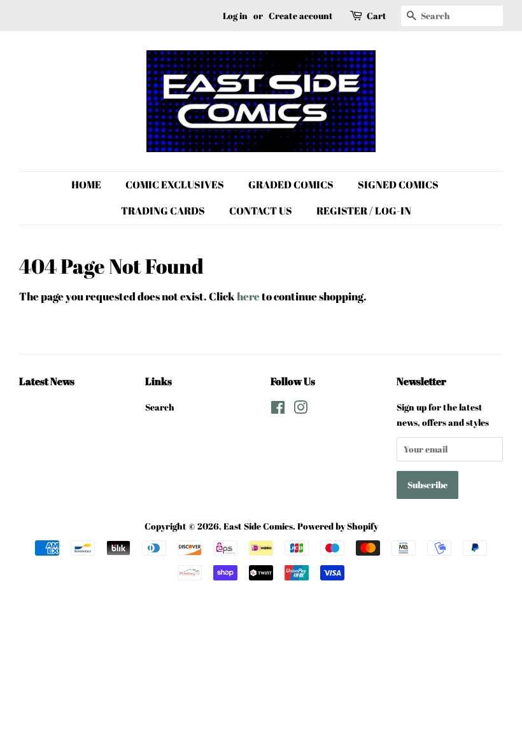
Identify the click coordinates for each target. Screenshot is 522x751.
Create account (301, 16)
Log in (235, 16)
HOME (86, 185)
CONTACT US (260, 211)
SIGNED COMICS (398, 185)
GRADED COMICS (291, 185)
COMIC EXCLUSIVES (174, 185)
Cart (376, 16)
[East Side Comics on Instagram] (300, 410)
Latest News (46, 381)
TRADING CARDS (163, 211)
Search (159, 407)
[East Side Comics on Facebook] (278, 410)
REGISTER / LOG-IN (363, 211)
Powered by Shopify (337, 526)
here (248, 296)
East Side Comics (258, 526)
